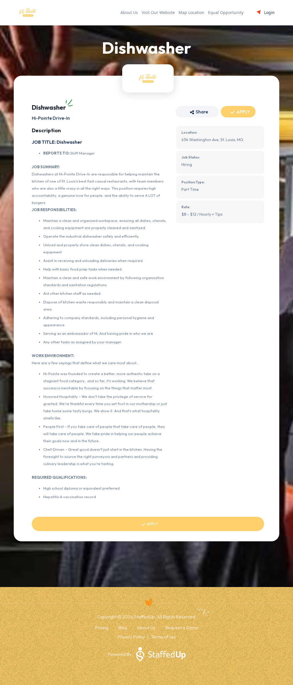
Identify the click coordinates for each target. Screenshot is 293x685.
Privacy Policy (131, 637)
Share (201, 112)
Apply (242, 112)
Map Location (191, 12)
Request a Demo (181, 627)
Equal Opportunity (225, 12)
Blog (122, 627)
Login (269, 12)
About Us (129, 12)
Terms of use (163, 637)
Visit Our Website (158, 12)
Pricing (101, 627)
